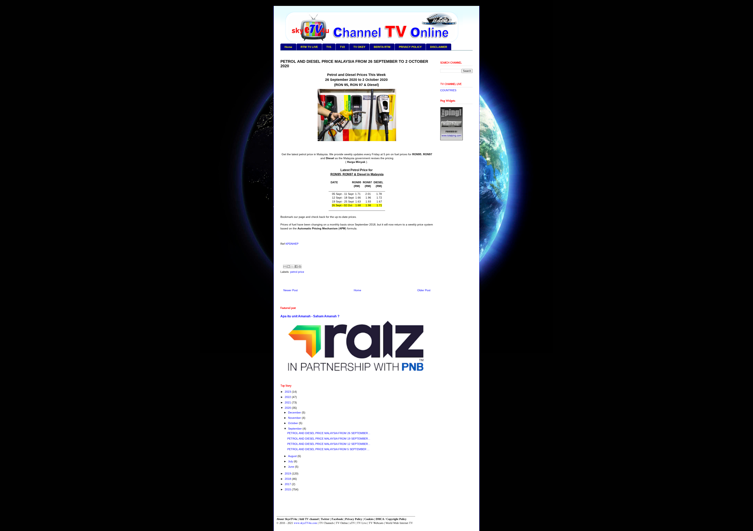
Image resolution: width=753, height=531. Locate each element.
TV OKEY (359, 46)
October (293, 423)
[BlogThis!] (289, 266)
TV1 (328, 46)
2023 (288, 391)
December (295, 412)
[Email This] (285, 266)
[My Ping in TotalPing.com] (451, 139)
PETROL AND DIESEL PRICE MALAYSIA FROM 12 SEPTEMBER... (328, 443)
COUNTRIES (448, 90)
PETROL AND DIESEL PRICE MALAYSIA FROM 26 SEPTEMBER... (328, 433)
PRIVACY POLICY (410, 46)
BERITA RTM (382, 46)
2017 (288, 484)
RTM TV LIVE (309, 46)
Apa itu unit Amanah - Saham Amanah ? (309, 316)
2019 (288, 473)
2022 (288, 397)
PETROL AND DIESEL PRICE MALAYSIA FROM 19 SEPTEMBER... (328, 438)
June (291, 466)
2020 (288, 407)
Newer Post (290, 290)
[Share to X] (292, 266)
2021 (288, 402)
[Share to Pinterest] (300, 266)
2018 (288, 478)
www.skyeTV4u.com (305, 523)
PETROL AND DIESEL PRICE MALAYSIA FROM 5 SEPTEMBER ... (328, 449)
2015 (288, 489)
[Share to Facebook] (296, 266)
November (295, 417)
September (295, 428)
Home (288, 46)
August (292, 456)
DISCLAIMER (438, 46)
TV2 (342, 46)
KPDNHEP (292, 243)
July (291, 461)
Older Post (423, 290)
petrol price (297, 271)
